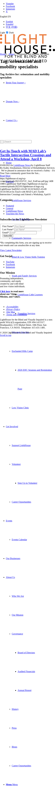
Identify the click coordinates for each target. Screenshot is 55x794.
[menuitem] (30, 294)
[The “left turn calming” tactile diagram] (24, 145)
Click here (5, 291)
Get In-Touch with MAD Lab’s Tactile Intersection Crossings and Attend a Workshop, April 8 (25, 155)
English (9, 21)
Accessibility (12, 306)
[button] (24, 276)
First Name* (8, 226)
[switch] (7, 32)
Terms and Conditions (16, 314)
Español (9, 24)
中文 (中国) (11, 27)
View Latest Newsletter (11, 250)
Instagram (10, 267)
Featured (10, 205)
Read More (5, 176)
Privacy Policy (13, 309)
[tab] (27, 16)
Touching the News (15, 213)
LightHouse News (22, 165)
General (9, 208)
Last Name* (8, 229)
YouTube (10, 262)
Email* (5, 232)
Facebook (10, 264)
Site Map (10, 312)
